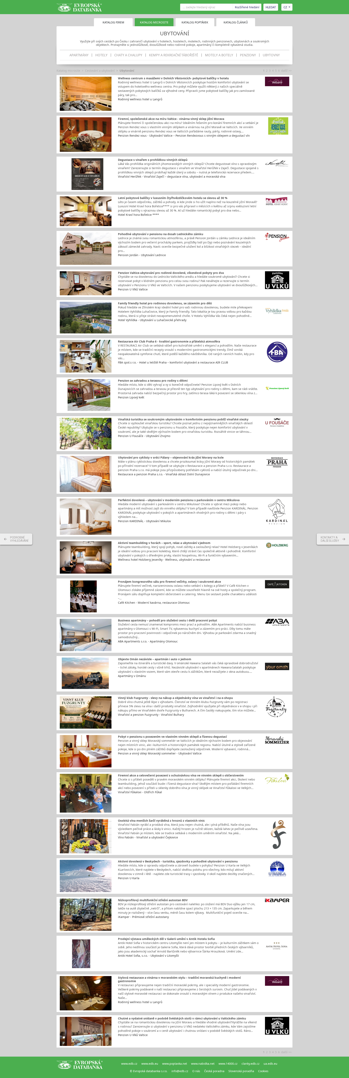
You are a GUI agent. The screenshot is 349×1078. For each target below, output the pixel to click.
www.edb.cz (129, 1063)
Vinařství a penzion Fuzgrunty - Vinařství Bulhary (151, 715)
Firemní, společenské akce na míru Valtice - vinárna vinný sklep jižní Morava (171, 119)
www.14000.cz (228, 1063)
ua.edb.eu (270, 1063)
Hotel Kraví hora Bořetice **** (138, 215)
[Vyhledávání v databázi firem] (80, 1067)
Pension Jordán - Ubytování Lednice (142, 255)
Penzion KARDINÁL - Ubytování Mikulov (144, 521)
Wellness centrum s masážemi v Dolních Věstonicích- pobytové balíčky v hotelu (173, 78)
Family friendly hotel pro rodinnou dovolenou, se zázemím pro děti (165, 303)
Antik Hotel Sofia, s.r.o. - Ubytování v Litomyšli (148, 956)
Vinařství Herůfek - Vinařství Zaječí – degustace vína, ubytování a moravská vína (171, 176)
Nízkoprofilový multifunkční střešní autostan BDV (153, 900)
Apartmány (78, 55)
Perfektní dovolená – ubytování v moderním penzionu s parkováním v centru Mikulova (179, 500)
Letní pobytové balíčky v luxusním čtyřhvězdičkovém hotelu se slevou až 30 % (172, 198)
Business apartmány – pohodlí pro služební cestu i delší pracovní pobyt (167, 620)
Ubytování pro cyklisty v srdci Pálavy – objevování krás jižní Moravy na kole (171, 457)
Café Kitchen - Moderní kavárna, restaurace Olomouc (154, 602)
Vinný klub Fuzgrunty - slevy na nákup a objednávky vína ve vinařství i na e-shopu (175, 698)
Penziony (248, 55)
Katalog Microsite (154, 22)
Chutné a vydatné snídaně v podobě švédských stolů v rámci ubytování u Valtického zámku (182, 1018)
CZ (285, 7)
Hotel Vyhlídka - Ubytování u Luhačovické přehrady (152, 320)
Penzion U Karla (128, 878)
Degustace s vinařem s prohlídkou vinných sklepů (152, 160)
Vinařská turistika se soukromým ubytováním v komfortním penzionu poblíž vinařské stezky (183, 419)
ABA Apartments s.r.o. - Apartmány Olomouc (148, 641)
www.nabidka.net (202, 1063)
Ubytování (127, 70)
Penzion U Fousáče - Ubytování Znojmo (144, 436)
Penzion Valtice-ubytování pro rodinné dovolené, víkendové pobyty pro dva (171, 273)
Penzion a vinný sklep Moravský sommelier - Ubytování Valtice (160, 753)
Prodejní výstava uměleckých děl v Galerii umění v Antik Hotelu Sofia (166, 939)
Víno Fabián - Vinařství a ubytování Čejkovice (148, 837)
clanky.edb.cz (251, 1063)
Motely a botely (219, 55)
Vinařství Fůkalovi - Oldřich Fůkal (140, 792)
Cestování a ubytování (100, 70)
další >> (286, 70)
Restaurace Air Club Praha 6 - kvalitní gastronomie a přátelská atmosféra (169, 341)
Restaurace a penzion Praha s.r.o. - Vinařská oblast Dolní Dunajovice (164, 474)
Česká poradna (214, 1071)
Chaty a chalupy (128, 55)
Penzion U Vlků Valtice (133, 289)
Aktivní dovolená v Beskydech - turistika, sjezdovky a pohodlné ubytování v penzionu (178, 861)
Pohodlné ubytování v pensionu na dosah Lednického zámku (160, 234)
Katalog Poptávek (195, 22)
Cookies (263, 1071)
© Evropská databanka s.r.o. (148, 1071)
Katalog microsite (68, 70)
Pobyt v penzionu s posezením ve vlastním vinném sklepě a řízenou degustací (172, 737)
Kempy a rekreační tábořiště (173, 55)
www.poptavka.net (174, 1063)
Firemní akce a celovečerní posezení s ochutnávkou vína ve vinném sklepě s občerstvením (181, 775)
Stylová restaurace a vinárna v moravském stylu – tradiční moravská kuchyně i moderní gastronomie (179, 979)
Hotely (101, 55)
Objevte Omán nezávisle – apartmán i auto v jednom (154, 659)
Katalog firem (113, 22)
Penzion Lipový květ (131, 397)
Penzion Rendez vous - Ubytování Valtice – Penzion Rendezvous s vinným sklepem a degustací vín (184, 135)
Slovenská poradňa (241, 1071)
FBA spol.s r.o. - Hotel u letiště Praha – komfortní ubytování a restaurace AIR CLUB (173, 362)
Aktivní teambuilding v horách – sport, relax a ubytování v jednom (164, 543)
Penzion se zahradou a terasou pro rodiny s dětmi (153, 380)
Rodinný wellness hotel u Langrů (140, 99)
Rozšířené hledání (247, 7)
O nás (196, 1071)
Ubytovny (271, 55)
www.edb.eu (149, 1063)
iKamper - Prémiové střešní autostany (143, 917)
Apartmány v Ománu (132, 676)
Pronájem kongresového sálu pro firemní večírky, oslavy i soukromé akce (169, 582)
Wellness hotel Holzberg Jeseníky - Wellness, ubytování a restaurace (164, 560)
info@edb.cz (179, 1071)
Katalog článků (236, 22)
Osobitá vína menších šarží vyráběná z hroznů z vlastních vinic (161, 820)
